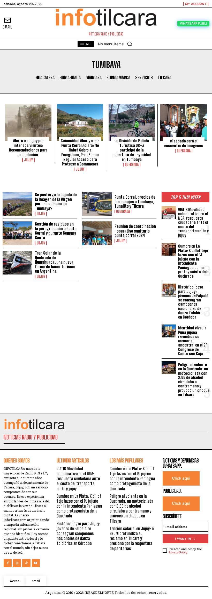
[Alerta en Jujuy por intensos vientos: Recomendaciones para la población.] (28, 122)
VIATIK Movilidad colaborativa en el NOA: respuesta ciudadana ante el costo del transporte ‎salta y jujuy (193, 222)
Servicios (144, 77)
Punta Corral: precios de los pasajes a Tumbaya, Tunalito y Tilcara (135, 201)
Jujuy (28, 160)
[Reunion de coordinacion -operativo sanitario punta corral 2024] (97, 233)
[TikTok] (26, 563)
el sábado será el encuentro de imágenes (183, 143)
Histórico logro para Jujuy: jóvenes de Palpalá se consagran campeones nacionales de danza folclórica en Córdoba (193, 302)
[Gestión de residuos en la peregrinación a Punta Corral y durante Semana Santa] (17, 233)
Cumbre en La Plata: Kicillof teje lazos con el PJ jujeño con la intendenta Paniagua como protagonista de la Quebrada (193, 261)
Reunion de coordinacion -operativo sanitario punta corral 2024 (135, 231)
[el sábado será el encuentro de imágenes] (183, 122)
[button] (129, 44)
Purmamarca (118, 77)
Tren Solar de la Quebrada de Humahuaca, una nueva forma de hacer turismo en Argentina (55, 261)
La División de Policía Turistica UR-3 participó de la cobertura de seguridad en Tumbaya (131, 150)
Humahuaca (70, 77)
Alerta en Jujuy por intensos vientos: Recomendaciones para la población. (28, 147)
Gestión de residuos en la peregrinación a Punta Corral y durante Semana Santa (56, 230)
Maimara (94, 77)
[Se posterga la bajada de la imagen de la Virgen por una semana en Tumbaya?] (17, 204)
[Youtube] (36, 563)
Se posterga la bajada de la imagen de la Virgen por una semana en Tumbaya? (56, 201)
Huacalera (45, 77)
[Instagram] (17, 563)
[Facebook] (8, 563)
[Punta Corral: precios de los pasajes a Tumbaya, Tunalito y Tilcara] (97, 204)
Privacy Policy (178, 552)
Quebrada (132, 165)
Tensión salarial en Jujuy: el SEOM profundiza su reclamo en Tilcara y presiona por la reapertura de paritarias (132, 538)
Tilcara (164, 77)
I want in (183, 538)
